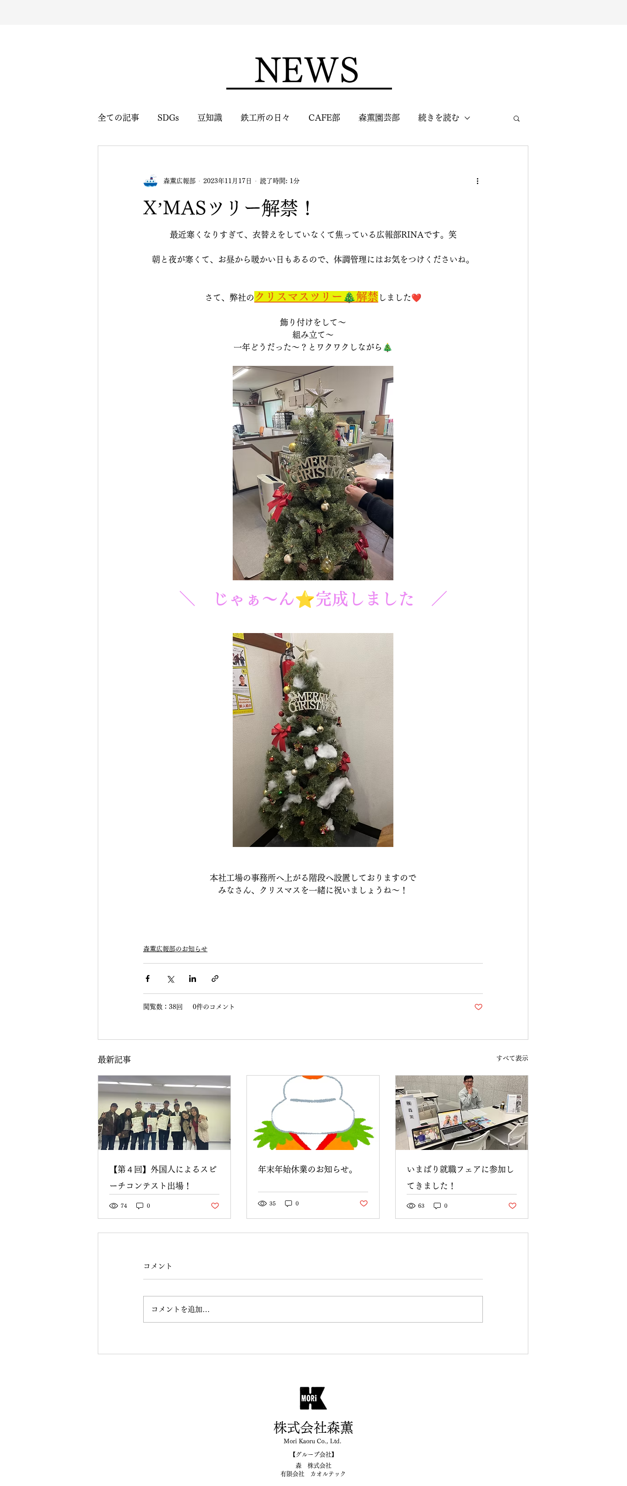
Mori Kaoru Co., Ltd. (312, 1441)
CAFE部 (324, 117)
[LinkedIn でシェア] (192, 978)
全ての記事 (118, 117)
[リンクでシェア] (215, 978)
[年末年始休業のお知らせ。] (313, 1113)
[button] (516, 118)
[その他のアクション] (477, 180)
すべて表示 (512, 1058)
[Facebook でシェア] (147, 978)
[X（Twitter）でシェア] (170, 978)
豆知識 (209, 117)
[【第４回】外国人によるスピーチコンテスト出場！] (164, 1113)
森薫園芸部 (379, 117)
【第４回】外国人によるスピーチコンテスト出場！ (163, 1177)
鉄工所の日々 (265, 117)
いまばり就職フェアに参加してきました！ (460, 1177)
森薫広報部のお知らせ (175, 949)
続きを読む (438, 117)
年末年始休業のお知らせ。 (307, 1169)
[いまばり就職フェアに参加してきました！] (462, 1113)
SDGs (168, 117)
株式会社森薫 (313, 1427)
